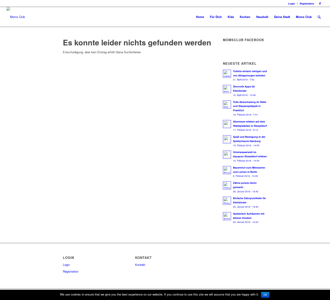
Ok (265, 294)
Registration (307, 3)
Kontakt (140, 264)
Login (291, 3)
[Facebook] (320, 3)
